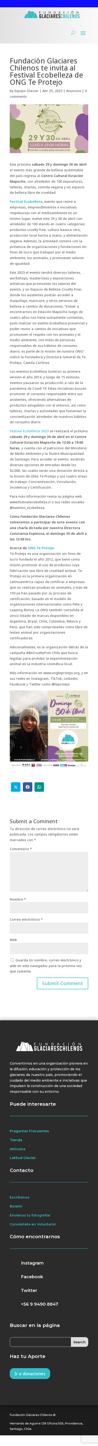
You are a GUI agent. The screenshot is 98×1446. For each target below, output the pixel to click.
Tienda (16, 1140)
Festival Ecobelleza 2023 (29, 431)
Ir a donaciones (30, 1373)
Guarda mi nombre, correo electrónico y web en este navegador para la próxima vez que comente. (46, 966)
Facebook (32, 1276)
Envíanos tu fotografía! (30, 1215)
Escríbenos (19, 1197)
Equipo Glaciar (27, 90)
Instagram (32, 1263)
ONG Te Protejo (41, 548)
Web (13, 939)
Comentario (21, 849)
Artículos (17, 1149)
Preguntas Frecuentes (29, 1131)
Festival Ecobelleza (26, 201)
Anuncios (73, 90)
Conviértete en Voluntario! (33, 1224)
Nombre (18, 899)
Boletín (16, 1206)
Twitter (29, 1290)
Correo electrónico (26, 919)
